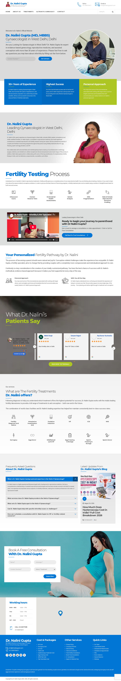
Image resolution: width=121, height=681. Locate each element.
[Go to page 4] (75, 361)
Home (8, 12)
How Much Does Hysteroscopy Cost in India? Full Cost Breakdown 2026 (95, 511)
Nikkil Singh (46, 336)
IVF (29, 145)
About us (17, 12)
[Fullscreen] (57, 240)
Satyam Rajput (74, 336)
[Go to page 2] (72, 361)
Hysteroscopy (88, 520)
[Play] (9, 240)
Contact (61, 12)
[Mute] (54, 240)
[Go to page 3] (74, 361)
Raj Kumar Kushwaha (102, 336)
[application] (33, 227)
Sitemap (96, 659)
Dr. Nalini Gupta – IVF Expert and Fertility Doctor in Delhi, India (21, 341)
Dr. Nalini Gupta (25, 139)
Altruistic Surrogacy (45, 12)
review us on (18, 354)
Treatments (28, 12)
